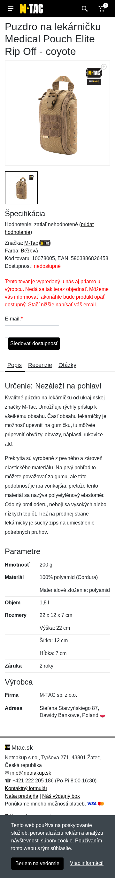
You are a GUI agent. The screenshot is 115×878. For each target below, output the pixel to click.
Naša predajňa (21, 796)
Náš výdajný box (61, 796)
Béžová (29, 250)
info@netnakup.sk (30, 773)
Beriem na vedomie (37, 863)
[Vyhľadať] (83, 8)
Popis (14, 365)
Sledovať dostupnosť (34, 343)
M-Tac (31, 243)
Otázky (67, 365)
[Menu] (10, 8)
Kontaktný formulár (26, 788)
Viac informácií (86, 863)
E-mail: (13, 318)
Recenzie (40, 365)
